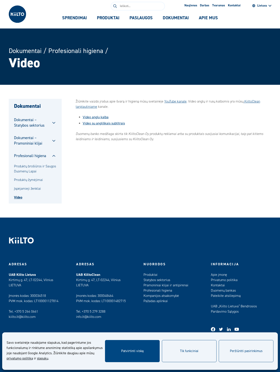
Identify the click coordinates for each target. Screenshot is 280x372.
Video (18, 197)
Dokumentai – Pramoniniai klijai (28, 140)
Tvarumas (218, 5)
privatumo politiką (20, 358)
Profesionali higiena (75, 51)
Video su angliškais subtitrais (104, 123)
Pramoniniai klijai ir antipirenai (166, 285)
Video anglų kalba (95, 117)
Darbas (204, 5)
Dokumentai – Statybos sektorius (29, 122)
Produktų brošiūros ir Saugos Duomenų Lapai (35, 168)
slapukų (42, 358)
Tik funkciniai (189, 351)
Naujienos (190, 5)
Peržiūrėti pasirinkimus (246, 351)
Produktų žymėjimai (28, 180)
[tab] (74, 18)
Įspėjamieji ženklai (27, 188)
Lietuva (262, 6)
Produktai (151, 275)
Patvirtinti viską (132, 351)
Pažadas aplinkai (156, 301)
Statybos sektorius (157, 280)
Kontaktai (234, 5)
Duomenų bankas (223, 290)
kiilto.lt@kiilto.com (22, 317)
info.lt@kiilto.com (88, 317)
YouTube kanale (175, 101)
